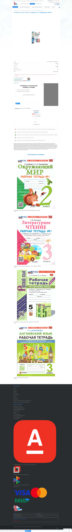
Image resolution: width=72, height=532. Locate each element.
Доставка (15, 391)
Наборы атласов (16, 418)
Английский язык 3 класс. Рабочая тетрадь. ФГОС (21, 377)
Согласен (28, 530)
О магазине (17, 386)
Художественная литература (18, 406)
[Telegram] (59, 4)
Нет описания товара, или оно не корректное (23, 89)
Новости (15, 388)
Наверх (57, 528)
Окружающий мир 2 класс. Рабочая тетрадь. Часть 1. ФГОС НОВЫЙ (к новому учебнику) (27, 210)
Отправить (18, 103)
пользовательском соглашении (62, 529)
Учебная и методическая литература (19, 415)
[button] (15, 7)
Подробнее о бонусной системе (19, 80)
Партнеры (15, 397)
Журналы (15, 412)
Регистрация (65, 529)
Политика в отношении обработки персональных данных (22, 400)
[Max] (57, 4)
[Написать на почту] (56, 4)
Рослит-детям (16, 399)
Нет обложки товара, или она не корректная (23, 91)
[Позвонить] (54, 4)
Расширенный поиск (38, 3)
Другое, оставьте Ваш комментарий (28, 94)
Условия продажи (16, 394)
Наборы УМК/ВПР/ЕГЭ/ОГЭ (18, 417)
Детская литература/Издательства (19, 409)
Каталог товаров (18, 404)
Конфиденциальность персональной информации (21, 402)
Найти (32, 3)
